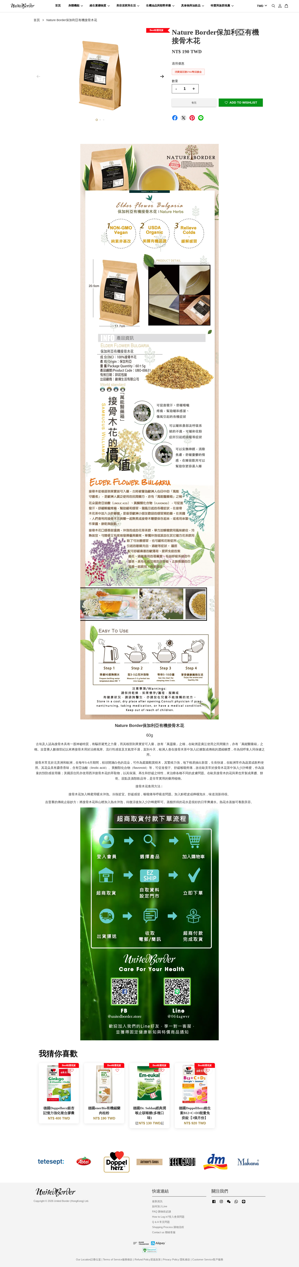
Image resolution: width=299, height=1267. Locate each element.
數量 (175, 81)
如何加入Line (159, 1206)
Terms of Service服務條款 (118, 1259)
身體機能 (73, 5)
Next (162, 76)
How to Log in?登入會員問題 (168, 1216)
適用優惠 (178, 63)
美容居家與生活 (126, 5)
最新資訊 (157, 1201)
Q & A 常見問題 (161, 1221)
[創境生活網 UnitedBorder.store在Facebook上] (213, 1203)
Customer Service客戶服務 (207, 1259)
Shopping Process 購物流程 (168, 1227)
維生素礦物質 (98, 5)
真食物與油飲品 (191, 5)
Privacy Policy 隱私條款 (176, 1259)
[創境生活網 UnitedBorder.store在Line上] (243, 1203)
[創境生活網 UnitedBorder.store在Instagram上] (221, 1203)
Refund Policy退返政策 (148, 1259)
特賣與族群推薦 (220, 5)
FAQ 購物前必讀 (161, 1211)
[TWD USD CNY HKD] (261, 6)
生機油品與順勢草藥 (158, 5)
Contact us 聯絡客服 (163, 1232)
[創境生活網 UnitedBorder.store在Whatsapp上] (236, 1203)
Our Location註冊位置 (88, 1259)
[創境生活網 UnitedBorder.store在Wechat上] (228, 1203)
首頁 (58, 5)
